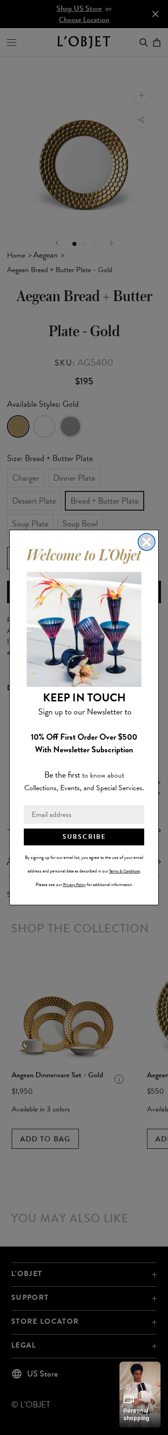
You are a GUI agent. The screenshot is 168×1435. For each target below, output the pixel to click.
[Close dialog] (146, 542)
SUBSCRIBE (84, 837)
